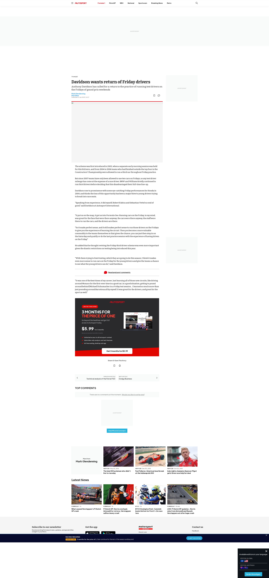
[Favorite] (154, 95)
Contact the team (198, 544)
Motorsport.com (144, 539)
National (131, 3)
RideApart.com (144, 545)
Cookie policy (135, 561)
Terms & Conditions (122, 561)
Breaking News (157, 3)
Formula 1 (101, 3)
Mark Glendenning (78, 93)
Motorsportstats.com (146, 542)
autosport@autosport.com (201, 537)
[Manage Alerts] (120, 365)
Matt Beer (75, 95)
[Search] (197, 3)
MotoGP (112, 3)
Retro (169, 3)
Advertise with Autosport (200, 541)
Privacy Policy (146, 561)
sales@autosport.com (199, 547)
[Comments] (159, 95)
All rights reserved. (144, 564)
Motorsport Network (130, 564)
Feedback (195, 531)
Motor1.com (143, 532)
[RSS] (105, 545)
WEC (121, 3)
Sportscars (142, 3)
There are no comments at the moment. (117, 394)
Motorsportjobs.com (146, 535)
